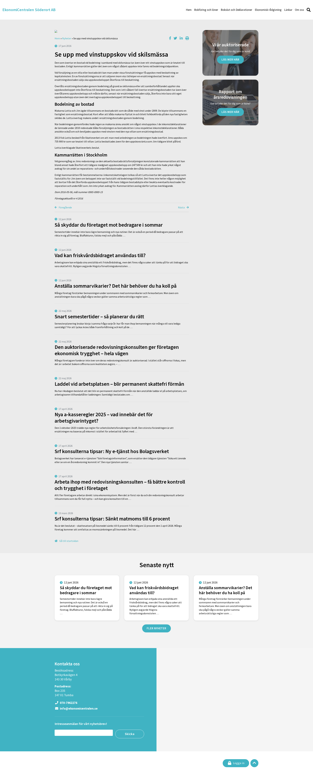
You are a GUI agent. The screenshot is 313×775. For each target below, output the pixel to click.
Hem (189, 10)
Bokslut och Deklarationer (236, 10)
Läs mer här (230, 59)
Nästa (181, 207)
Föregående (65, 207)
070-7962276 (68, 703)
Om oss (299, 10)
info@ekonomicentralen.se (78, 708)
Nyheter (66, 38)
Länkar (288, 10)
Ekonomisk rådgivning (268, 10)
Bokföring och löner (206, 10)
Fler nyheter (156, 628)
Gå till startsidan (68, 540)
